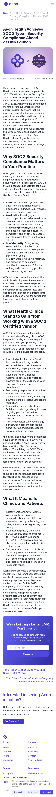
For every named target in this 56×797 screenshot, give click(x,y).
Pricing (6, 755)
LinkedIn (7, 777)
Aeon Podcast (35, 760)
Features (7, 751)
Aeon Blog (33, 751)
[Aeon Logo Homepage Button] (11, 4)
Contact (32, 755)
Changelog (8, 760)
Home (5, 747)
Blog (5, 13)
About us (32, 747)
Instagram (8, 773)
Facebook (7, 781)
